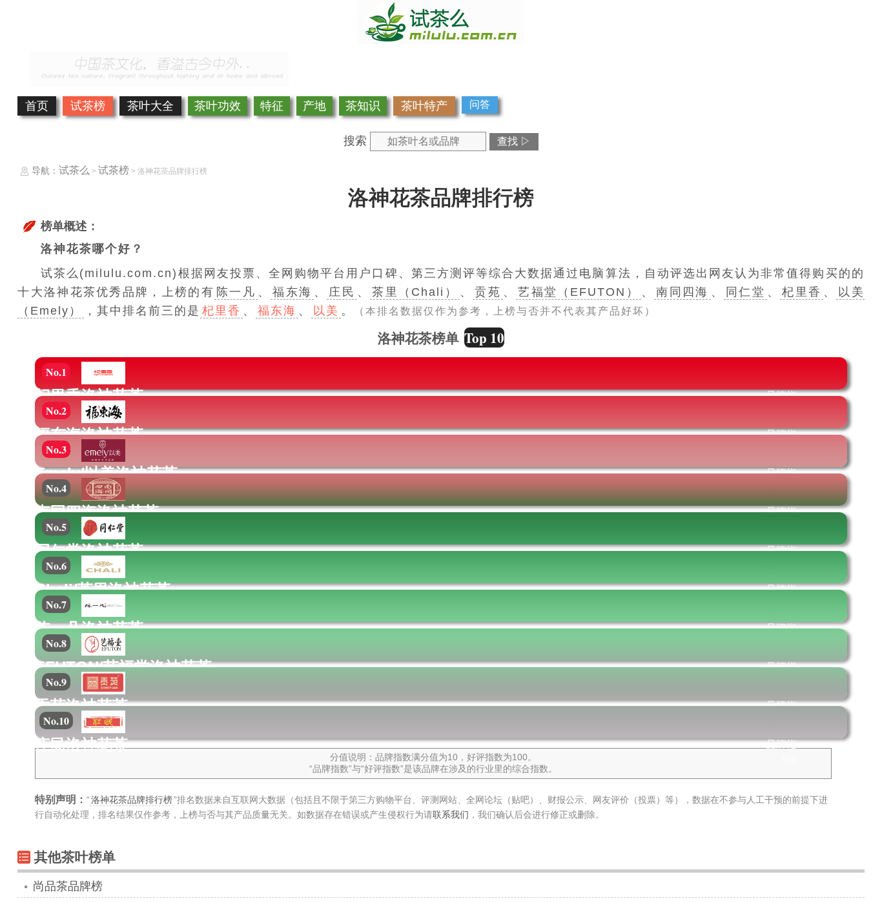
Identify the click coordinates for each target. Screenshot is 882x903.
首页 (36, 105)
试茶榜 (87, 105)
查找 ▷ (514, 141)
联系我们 (451, 814)
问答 (479, 104)
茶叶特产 (424, 105)
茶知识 (362, 105)
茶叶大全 (150, 105)
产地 (314, 105)
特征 (271, 105)
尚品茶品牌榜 (68, 886)
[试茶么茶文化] (441, 40)
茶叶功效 (217, 105)
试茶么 (74, 170)
